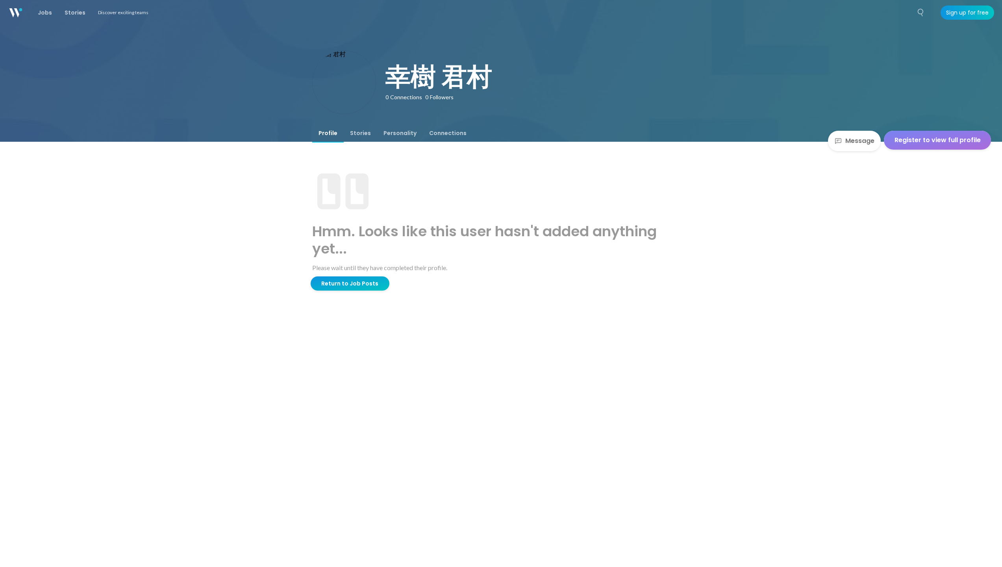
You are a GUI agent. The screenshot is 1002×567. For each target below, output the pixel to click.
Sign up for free (967, 13)
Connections (448, 133)
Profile (328, 133)
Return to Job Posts (349, 283)
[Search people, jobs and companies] (921, 12)
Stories (360, 133)
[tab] (328, 133)
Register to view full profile (938, 140)
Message (859, 140)
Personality (400, 133)
